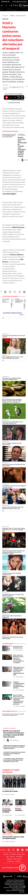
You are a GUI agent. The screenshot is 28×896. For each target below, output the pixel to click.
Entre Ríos (19, 856)
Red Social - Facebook (13, 850)
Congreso (18, 861)
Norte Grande (17, 859)
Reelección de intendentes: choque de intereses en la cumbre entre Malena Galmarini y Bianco (14, 747)
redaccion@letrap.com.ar (18, 889)
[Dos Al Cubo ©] (8, 876)
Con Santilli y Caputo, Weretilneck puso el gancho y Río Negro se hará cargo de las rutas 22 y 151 (13, 760)
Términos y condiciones (12, 890)
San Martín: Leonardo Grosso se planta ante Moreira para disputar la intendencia (14, 753)
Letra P (6, 15)
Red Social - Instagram (18, 850)
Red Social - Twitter (9, 850)
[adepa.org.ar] (19, 876)
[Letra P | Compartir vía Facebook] (14, 292)
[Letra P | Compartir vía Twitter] (10, 292)
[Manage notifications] (24, 887)
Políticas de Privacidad (21, 891)
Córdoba (9, 859)
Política (12, 15)
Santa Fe (12, 856)
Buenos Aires (20, 854)
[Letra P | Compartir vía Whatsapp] (5, 292)
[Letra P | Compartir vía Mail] (24, 292)
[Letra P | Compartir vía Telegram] (19, 292)
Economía (13, 854)
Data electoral (12, 9)
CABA (7, 856)
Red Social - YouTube (22, 850)
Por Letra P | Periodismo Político (5, 87)
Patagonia (10, 861)
